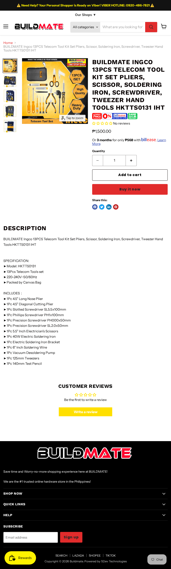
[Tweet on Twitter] (101, 207)
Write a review (86, 412)
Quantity (98, 151)
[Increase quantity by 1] (131, 160)
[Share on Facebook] (95, 207)
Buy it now (129, 189)
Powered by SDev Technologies (105, 561)
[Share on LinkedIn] (109, 207)
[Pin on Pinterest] (115, 207)
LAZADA (78, 555)
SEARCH (61, 555)
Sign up (71, 537)
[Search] (151, 27)
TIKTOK (111, 555)
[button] (102, 123)
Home (8, 43)
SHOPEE (95, 555)
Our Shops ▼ (85, 15)
